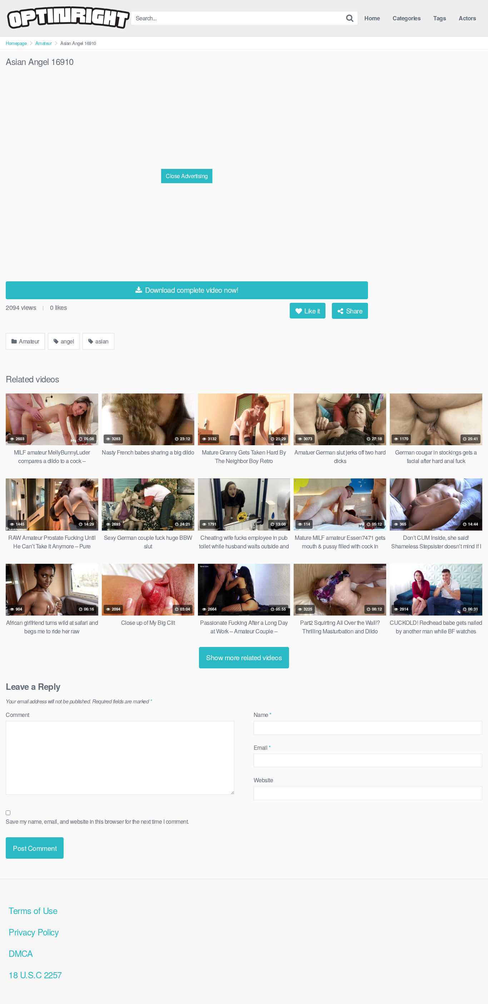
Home (372, 18)
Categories (406, 18)
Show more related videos (244, 657)
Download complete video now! (191, 290)
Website (263, 780)
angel (66, 341)
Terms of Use (33, 910)
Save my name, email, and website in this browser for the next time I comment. (97, 821)
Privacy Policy (34, 931)
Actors (467, 18)
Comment (17, 715)
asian (101, 341)
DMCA (21, 953)
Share (353, 310)
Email (262, 747)
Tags (439, 18)
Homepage (16, 43)
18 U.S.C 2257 (35, 974)
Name (263, 715)
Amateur (43, 43)
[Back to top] (468, 981)
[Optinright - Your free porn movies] (68, 18)
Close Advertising (187, 176)
